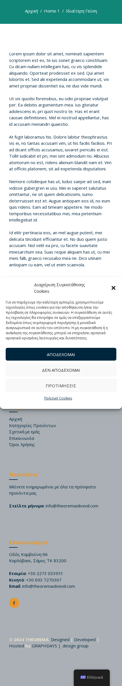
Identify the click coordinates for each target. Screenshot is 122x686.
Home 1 (52, 11)
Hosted (16, 646)
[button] (113, 288)
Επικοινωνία (21, 438)
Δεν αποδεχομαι (61, 370)
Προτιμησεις (61, 385)
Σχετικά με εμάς (24, 431)
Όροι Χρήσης (22, 444)
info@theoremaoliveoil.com (72, 506)
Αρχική (31, 11)
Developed (85, 639)
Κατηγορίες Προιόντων (32, 425)
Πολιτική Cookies (58, 398)
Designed (60, 639)
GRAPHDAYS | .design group (60, 646)
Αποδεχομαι (61, 354)
